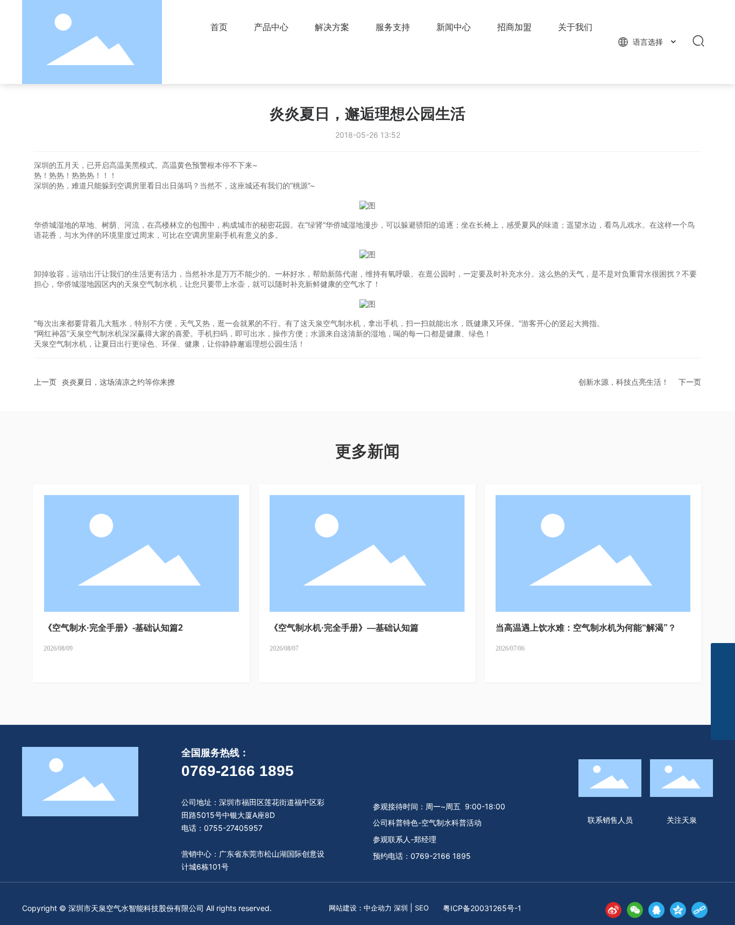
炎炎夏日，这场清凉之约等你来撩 (118, 381)
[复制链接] (699, 910)
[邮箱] (723, 655)
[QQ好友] (656, 910)
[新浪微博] (613, 910)
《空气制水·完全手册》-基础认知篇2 (113, 627)
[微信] (635, 910)
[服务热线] (723, 703)
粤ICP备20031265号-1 (482, 908)
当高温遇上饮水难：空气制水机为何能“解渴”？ (586, 627)
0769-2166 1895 (237, 770)
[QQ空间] (678, 910)
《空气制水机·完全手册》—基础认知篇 (344, 627)
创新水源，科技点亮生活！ (623, 381)
